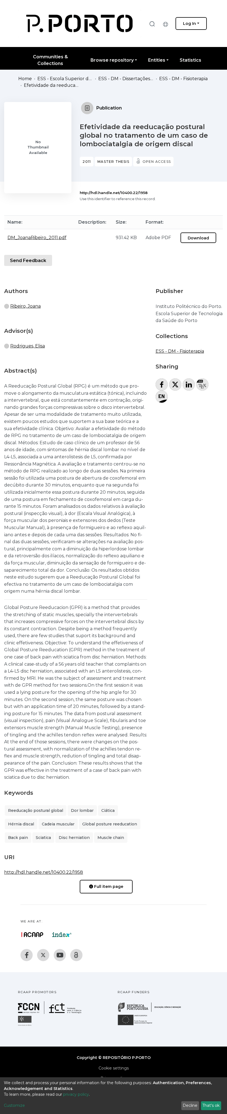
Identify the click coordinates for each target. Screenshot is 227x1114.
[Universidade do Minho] (25, 1025)
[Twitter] (43, 955)
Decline (190, 1105)
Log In (189, 23)
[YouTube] (60, 955)
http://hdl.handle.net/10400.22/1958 (114, 192)
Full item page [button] (108, 886)
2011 (86, 161)
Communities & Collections (50, 60)
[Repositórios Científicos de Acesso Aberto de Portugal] (32, 934)
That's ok (211, 1105)
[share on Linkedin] (189, 384)
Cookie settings (114, 1068)
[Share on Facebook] (162, 384)
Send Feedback (28, 260)
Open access (157, 161)
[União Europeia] (138, 1024)
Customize (14, 1105)
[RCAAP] (76, 955)
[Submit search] (152, 23)
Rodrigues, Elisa (27, 346)
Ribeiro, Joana (25, 306)
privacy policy (76, 1094)
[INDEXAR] (62, 934)
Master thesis (113, 161)
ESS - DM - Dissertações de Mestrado (126, 78)
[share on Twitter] (175, 384)
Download (198, 238)
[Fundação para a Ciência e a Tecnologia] (50, 1012)
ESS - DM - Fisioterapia (183, 78)
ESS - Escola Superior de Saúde (65, 78)
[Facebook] (26, 955)
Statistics (190, 60)
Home (25, 78)
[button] (167, 23)
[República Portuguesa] (152, 1011)
